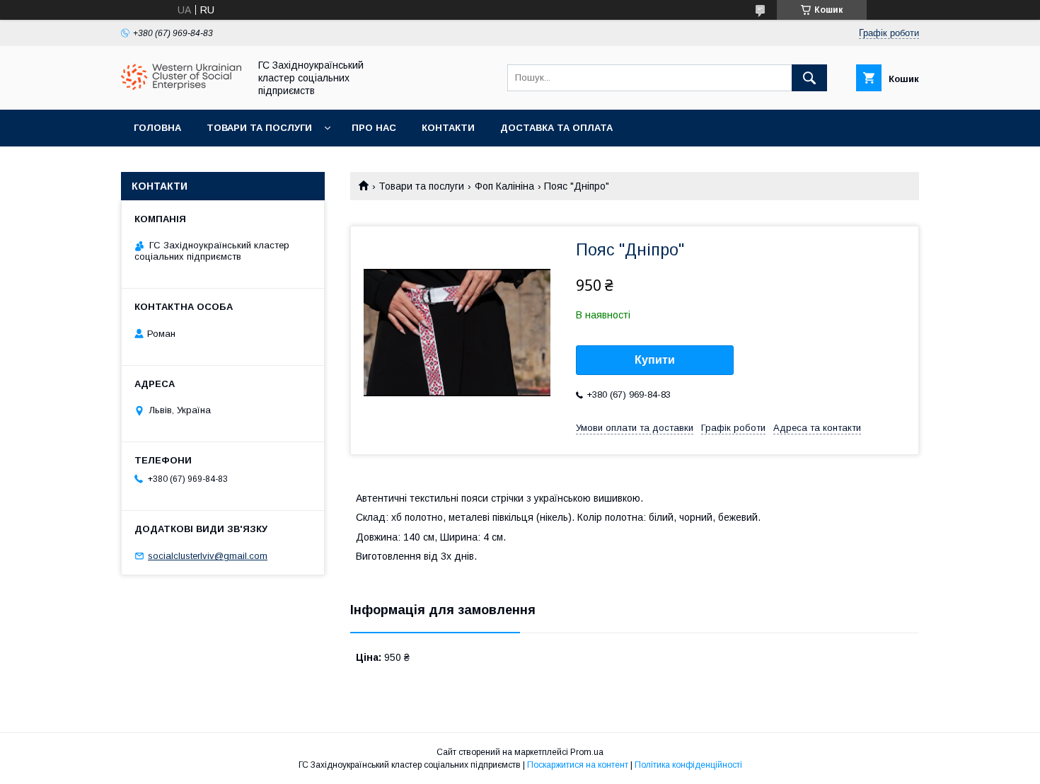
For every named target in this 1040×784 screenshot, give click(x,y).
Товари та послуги (259, 127)
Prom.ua (586, 752)
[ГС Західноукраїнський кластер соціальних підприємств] (181, 86)
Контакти (448, 127)
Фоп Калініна (504, 186)
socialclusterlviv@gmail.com (207, 555)
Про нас (374, 127)
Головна (157, 127)
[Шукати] (809, 77)
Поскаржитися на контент (577, 765)
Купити (655, 360)
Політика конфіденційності (688, 765)
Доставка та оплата (556, 127)
